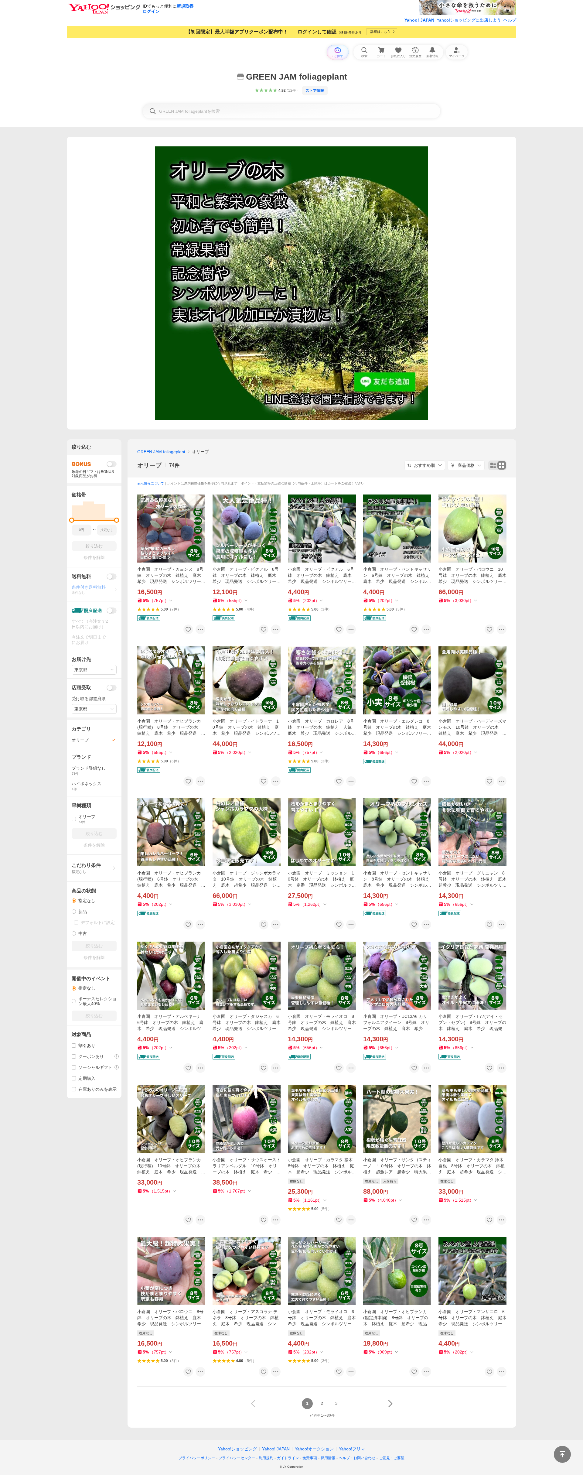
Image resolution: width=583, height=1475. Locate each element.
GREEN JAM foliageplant (161, 451)
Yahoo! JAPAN (419, 20)
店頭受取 (81, 687)
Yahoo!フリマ (352, 1448)
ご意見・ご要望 (391, 1458)
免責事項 (309, 1458)
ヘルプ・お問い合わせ (357, 1458)
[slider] (71, 520)
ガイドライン (288, 1458)
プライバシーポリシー (197, 1458)
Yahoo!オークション (314, 1448)
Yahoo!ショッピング (237, 1448)
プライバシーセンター (237, 1458)
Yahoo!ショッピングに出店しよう (469, 20)
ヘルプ (509, 20)
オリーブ (149, 465)
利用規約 (266, 1458)
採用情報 (328, 1458)
